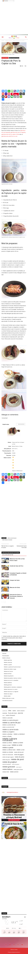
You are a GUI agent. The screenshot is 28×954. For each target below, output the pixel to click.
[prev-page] (2, 602)
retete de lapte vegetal (8, 757)
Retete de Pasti (7, 673)
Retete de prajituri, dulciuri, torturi (12, 678)
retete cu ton (20, 750)
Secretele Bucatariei (7, 700)
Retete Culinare (8, 40)
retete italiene (7, 769)
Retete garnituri (8, 685)
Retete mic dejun (8, 694)
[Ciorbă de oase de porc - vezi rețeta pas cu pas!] (14, 834)
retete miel (5, 772)
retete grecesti (8, 766)
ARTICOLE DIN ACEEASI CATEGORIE (10, 552)
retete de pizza (6, 759)
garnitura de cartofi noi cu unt (9, 136)
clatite (14, 710)
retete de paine (19, 757)
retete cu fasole (6, 736)
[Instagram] (10, 944)
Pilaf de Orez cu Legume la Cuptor (7, 546)
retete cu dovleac (7, 734)
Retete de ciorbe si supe (10, 669)
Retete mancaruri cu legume (11, 691)
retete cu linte (7, 742)
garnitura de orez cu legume (18, 132)
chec (9, 710)
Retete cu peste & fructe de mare (12, 667)
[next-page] (5, 602)
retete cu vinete (7, 752)
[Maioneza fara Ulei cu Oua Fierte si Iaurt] (5, 560)
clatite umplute (20, 710)
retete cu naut (6, 745)
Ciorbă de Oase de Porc (16, 566)
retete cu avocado (7, 718)
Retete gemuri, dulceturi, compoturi (13, 687)
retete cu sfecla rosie (8, 750)
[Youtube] (22, 944)
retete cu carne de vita (8, 725)
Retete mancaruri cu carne (18, 40)
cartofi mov (4, 710)
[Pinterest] (14, 944)
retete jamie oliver (18, 769)
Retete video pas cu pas (8, 698)
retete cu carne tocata (10, 729)
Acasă (2, 40)
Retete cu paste (8, 664)
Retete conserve (8, 662)
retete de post (17, 759)
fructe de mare (12, 713)
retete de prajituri (9, 762)
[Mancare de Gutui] (5, 589)
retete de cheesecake (7, 754)
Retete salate (7, 696)
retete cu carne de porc (11, 538)
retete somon (14, 772)
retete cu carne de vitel (8, 727)
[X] (18, 944)
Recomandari (5, 655)
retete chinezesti (10, 715)
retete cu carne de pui (11, 722)
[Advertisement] (14, 20)
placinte (20, 713)
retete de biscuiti (19, 752)
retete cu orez (17, 745)
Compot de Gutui (14, 580)
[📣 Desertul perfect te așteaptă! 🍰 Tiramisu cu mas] (14, 808)
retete (3, 715)
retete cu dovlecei (19, 734)
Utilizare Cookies (14, 949)
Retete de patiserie (8, 676)
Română (6, 0)
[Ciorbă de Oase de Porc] (5, 567)
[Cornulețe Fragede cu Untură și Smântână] (5, 574)
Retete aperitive (8, 660)
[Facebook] (5, 944)
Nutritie (4, 653)
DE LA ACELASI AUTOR (7, 554)
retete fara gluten (15, 764)
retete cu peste (7, 747)
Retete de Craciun (8, 671)
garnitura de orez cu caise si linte (10, 134)
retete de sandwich (6, 764)
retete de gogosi (19, 754)
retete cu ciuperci (8, 732)
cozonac (4, 713)
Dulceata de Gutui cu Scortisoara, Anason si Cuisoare (16, 596)
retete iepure (18, 767)
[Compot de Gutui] (5, 582)
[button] (2, 37)
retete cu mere (18, 742)
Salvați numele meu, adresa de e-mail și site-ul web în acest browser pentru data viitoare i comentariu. (13, 637)
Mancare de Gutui (15, 587)
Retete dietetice (8, 682)
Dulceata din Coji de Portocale (22, 546)
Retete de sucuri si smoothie (11, 680)
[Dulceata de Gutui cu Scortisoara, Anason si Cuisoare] (5, 596)
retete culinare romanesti (7, 539)
